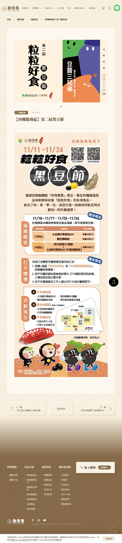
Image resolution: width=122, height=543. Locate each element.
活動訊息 (48, 480)
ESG (69, 8)
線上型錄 (60, 8)
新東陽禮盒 (32, 499)
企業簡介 (65, 475)
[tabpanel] (61, 71)
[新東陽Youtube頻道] (44, 520)
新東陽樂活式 (32, 481)
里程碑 (64, 480)
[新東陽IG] (39, 520)
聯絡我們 (65, 499)
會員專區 (92, 8)
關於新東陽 (78, 8)
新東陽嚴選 (32, 494)
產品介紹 (48, 8)
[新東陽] (17, 522)
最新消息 (25, 8)
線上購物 (95, 467)
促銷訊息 (48, 485)
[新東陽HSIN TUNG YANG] (10, 8)
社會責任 (65, 485)
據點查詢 (13, 475)
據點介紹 (13, 480)
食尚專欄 (31, 509)
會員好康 (48, 494)
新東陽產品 (32, 475)
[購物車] (103, 8)
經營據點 (35, 8)
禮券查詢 (65, 489)
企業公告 (48, 489)
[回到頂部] (114, 532)
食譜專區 (31, 504)
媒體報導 (48, 475)
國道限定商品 (32, 488)
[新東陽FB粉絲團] (33, 520)
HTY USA (65, 494)
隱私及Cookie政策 (18, 540)
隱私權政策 (66, 504)
